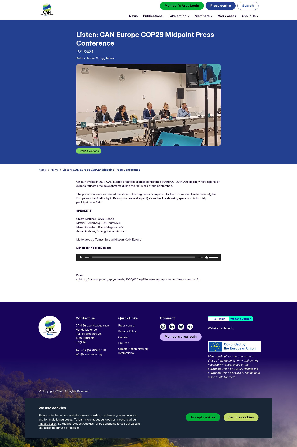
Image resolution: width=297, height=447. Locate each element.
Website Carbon (240, 318)
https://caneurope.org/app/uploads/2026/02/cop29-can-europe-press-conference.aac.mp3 (138, 279)
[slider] (214, 257)
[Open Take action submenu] (188, 16)
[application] (148, 257)
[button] (182, 6)
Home (42, 169)
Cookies (123, 337)
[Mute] (206, 257)
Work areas (227, 16)
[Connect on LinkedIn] (172, 326)
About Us (248, 16)
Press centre (126, 325)
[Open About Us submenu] (257, 16)
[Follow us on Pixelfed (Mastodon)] (181, 326)
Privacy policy (47, 423)
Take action (177, 16)
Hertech (228, 328)
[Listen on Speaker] (190, 326)
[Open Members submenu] (212, 16)
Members (202, 16)
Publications (152, 16)
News (133, 16)
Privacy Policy (127, 331)
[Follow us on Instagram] (163, 326)
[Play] (80, 257)
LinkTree (123, 343)
